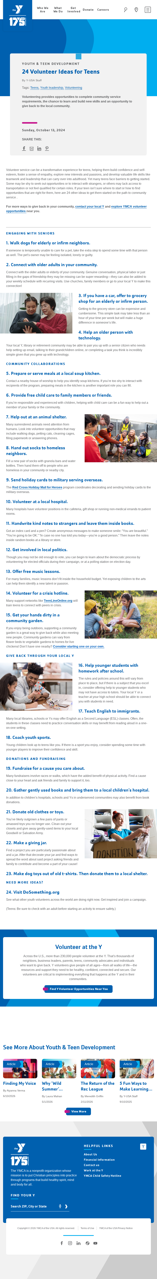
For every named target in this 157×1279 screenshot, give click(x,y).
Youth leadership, (52, 87)
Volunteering (73, 87)
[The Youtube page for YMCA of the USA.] (95, 1243)
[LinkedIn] (78, 1243)
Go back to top (143, 1147)
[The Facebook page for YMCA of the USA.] (62, 1243)
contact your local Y (89, 206)
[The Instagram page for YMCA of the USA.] (70, 1243)
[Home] (20, 1155)
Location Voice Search (60, 1206)
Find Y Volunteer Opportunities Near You (79, 989)
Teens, (34, 87)
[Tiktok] (87, 1243)
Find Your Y (136, 9)
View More (78, 1111)
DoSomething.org (41, 892)
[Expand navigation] (148, 10)
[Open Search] (125, 9)
